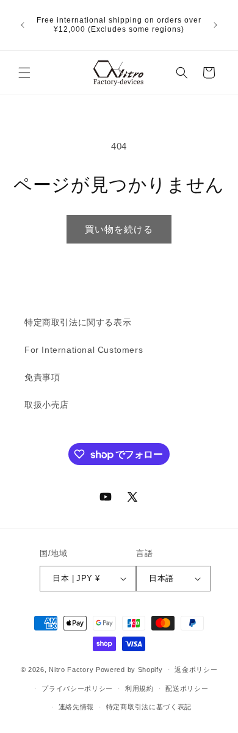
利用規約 (139, 688)
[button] (24, 72)
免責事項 (42, 377)
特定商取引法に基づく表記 (149, 706)
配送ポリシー (186, 688)
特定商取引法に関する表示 (77, 322)
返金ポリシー (196, 669)
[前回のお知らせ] (22, 25)
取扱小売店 (46, 405)
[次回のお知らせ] (215, 25)
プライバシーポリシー (77, 688)
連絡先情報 (77, 706)
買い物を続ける (119, 229)
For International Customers (83, 350)
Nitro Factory (71, 669)
